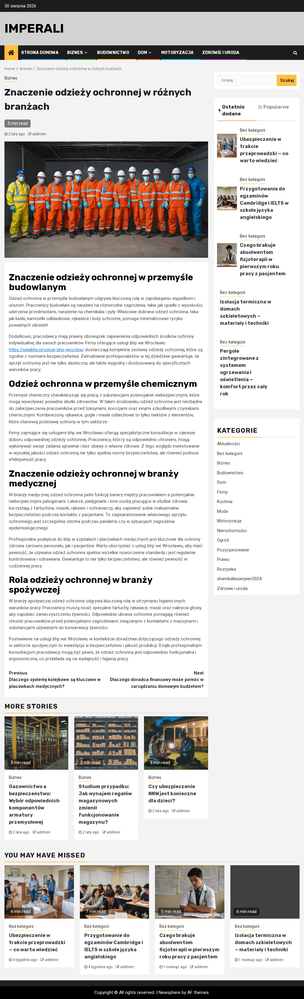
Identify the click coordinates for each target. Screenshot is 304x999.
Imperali (34, 28)
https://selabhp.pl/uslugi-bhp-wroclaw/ (46, 349)
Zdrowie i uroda (220, 52)
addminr (39, 134)
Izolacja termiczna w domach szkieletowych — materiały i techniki (263, 942)
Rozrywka (226, 569)
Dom (142, 52)
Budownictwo (113, 52)
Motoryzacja (177, 52)
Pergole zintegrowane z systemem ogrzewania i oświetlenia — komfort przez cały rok (243, 372)
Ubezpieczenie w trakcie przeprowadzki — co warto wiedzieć (37, 942)
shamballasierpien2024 (239, 578)
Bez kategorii (252, 130)
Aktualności (228, 443)
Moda (222, 511)
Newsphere (169, 992)
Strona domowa (39, 52)
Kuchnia (224, 501)
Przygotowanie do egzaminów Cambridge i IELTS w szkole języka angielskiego (264, 203)
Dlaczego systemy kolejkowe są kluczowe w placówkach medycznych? (55, 679)
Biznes (75, 52)
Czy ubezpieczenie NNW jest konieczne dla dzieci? (172, 794)
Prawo (223, 559)
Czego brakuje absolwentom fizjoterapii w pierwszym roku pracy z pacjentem (263, 259)
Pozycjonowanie (233, 550)
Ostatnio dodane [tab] (233, 110)
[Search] (295, 52)
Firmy (222, 492)
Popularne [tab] (276, 107)
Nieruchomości (232, 530)
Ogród (223, 540)
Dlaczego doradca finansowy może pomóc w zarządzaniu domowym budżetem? (157, 679)
